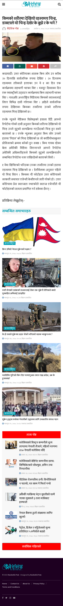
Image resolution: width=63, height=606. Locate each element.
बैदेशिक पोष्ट (13, 28)
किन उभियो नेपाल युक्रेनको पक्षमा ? (16, 249)
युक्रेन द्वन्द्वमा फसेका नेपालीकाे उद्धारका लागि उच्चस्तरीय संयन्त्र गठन (30, 419)
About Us (26, 583)
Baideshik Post (13, 574)
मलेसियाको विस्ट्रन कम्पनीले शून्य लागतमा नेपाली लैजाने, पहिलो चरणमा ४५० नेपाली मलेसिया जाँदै (38, 446)
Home (4, 583)
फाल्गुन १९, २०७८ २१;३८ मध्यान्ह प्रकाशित (35, 536)
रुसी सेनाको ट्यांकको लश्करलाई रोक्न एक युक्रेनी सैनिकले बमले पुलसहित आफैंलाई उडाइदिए (29, 291)
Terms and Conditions (11, 587)
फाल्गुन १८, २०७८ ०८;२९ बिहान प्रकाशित (17, 297)
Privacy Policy (38, 583)
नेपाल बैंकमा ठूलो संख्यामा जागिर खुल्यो (35, 515)
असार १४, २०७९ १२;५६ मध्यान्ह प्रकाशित (35, 488)
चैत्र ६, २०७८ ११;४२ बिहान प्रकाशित (33, 506)
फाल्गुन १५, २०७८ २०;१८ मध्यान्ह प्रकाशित (18, 423)
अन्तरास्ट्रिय (25, 28)
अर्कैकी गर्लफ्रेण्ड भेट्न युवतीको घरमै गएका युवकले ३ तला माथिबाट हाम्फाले (37, 498)
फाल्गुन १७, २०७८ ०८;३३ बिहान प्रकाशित (18, 382)
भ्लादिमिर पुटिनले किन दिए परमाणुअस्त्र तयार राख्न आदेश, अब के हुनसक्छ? (28, 377)
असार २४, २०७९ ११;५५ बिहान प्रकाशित (34, 454)
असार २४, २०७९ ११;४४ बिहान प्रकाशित (34, 473)
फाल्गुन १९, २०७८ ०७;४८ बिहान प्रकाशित (18, 253)
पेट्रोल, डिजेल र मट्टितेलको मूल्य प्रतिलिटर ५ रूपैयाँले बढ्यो (34, 529)
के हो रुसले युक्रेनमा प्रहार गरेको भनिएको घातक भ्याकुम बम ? (27, 334)
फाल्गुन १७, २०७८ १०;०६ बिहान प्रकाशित (18, 338)
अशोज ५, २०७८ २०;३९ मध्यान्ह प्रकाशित (47, 28)
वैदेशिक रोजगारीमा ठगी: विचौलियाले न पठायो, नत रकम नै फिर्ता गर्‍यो (37, 481)
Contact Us (15, 583)
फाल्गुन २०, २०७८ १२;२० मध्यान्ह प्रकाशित (35, 521)
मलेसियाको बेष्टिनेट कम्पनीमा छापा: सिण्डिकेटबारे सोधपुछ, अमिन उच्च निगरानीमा (36, 465)
